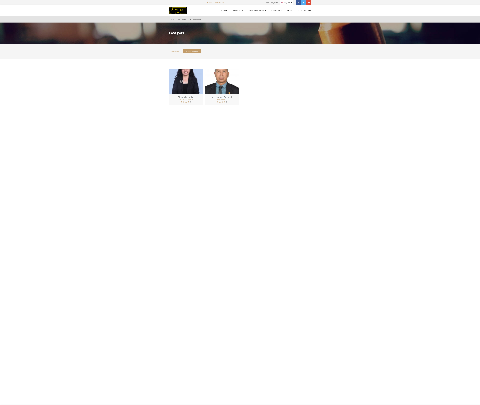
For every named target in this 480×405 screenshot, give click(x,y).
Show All (175, 51)
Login (267, 2)
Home (224, 10)
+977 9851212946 (216, 3)
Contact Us (304, 10)
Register (274, 2)
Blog (289, 10)
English (286, 2)
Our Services (256, 10)
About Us (238, 10)
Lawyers (276, 10)
